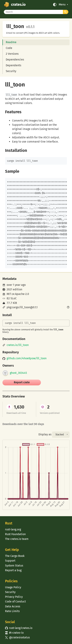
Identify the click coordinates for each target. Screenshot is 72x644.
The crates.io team (16, 539)
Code (9, 48)
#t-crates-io (14, 632)
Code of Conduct (15, 601)
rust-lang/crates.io (18, 628)
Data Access (12, 606)
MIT (9, 294)
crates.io (18, 4)
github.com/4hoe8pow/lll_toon (26, 358)
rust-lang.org (13, 529)
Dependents (13, 65)
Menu (62, 4)
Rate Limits (12, 611)
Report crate (22, 382)
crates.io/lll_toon (18, 345)
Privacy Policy (14, 596)
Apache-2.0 (22, 294)
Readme (11, 42)
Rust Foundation (15, 534)
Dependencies (15, 59)
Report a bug (13, 570)
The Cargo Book (14, 556)
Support (10, 560)
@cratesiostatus (17, 637)
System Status (14, 565)
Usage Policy (13, 587)
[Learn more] (68, 307)
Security (11, 71)
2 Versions (12, 53)
